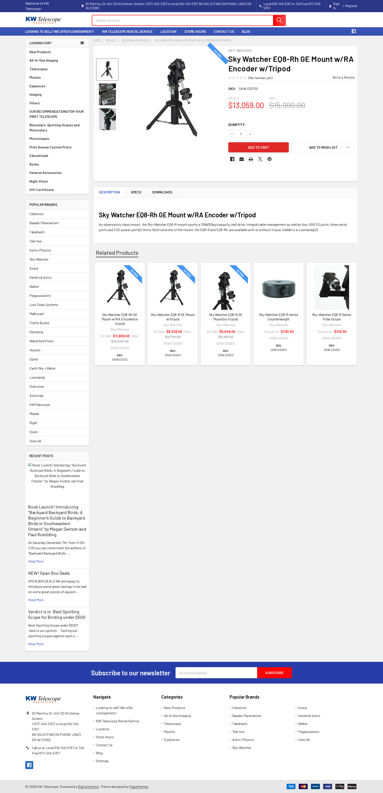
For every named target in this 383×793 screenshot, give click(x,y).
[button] (323, 147)
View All (35, 441)
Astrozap (36, 395)
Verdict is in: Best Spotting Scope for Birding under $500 (57, 614)
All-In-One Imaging (43, 60)
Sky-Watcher (39, 259)
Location (168, 31)
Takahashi (37, 232)
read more (36, 561)
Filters (34, 103)
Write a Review (343, 77)
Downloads (162, 192)
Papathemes (138, 786)
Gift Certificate (41, 190)
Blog (246, 31)
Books (34, 164)
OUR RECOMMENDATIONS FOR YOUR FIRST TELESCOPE (56, 114)
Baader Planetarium (44, 223)
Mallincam (36, 314)
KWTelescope (39, 404)
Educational (38, 156)
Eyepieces (37, 86)
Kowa (33, 268)
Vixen (33, 432)
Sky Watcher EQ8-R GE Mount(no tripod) (225, 316)
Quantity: (237, 124)
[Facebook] (354, 31)
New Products (40, 52)
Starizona (36, 386)
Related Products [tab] (117, 252)
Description (109, 192)
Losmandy (37, 377)
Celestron (36, 214)
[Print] (251, 159)
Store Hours (195, 31)
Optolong (36, 332)
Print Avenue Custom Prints (50, 147)
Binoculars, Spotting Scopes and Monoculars (54, 127)
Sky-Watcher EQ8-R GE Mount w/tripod (173, 316)
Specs (136, 192)
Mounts (35, 77)
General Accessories (45, 173)
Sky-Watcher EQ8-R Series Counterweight (278, 316)
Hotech (34, 350)
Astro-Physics (40, 250)
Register (351, 6)
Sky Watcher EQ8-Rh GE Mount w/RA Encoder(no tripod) (120, 318)
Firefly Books (39, 323)
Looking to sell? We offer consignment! (59, 31)
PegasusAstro (40, 295)
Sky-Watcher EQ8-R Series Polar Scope (331, 316)
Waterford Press (41, 341)
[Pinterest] (270, 159)
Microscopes (39, 138)
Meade (34, 413)
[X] (260, 159)
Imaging (35, 94)
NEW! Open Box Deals (49, 573)
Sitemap (102, 761)
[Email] (242, 159)
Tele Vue (35, 241)
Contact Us (224, 31)
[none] (174, 97)
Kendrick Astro (40, 277)
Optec (33, 359)
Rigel (33, 423)
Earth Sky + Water (42, 368)
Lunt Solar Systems (43, 304)
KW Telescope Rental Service (127, 31)
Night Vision (38, 181)
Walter (34, 286)
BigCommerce (88, 786)
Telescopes (38, 69)
